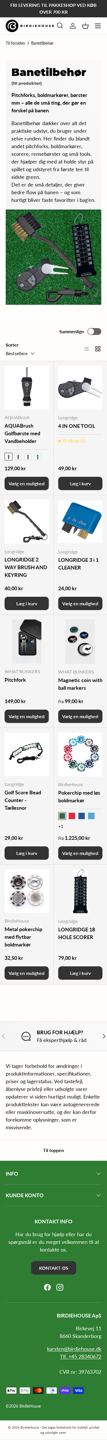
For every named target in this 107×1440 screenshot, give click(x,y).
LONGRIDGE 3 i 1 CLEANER (78, 564)
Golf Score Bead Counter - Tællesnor (23, 800)
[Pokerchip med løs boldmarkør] (80, 754)
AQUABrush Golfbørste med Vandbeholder (22, 433)
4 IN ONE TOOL (76, 426)
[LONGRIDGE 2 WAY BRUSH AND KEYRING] (27, 522)
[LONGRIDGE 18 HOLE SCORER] (80, 891)
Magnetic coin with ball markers (80, 684)
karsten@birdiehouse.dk (74, 1349)
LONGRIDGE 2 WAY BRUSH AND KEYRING (26, 567)
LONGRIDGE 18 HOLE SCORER (76, 933)
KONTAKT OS (53, 1268)
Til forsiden (15, 43)
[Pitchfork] (27, 641)
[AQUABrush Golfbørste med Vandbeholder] (27, 388)
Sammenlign (71, 331)
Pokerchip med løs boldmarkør (79, 796)
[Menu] (98, 26)
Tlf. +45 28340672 (80, 1356)
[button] (85, 26)
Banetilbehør (42, 43)
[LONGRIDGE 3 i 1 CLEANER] (80, 522)
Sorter (12, 344)
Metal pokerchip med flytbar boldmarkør (23, 937)
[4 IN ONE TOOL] (80, 388)
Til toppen (53, 1150)
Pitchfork (15, 680)
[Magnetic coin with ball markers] (80, 641)
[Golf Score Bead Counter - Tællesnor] (27, 754)
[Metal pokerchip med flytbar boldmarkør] (27, 891)
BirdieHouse (30, 1406)
